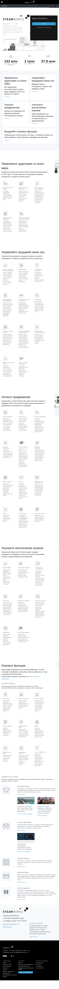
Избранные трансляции (38, 447)
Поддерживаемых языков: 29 (7, 218)
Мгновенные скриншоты (24, 567)
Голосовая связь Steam (7, 753)
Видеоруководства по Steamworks (25, 968)
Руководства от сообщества (39, 568)
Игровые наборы (23, 447)
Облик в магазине (7, 966)
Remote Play (6, 632)
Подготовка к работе (7, 964)
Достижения (6, 698)
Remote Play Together (23, 632)
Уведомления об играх (23, 727)
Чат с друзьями (23, 513)
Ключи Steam (38, 299)
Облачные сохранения (24, 600)
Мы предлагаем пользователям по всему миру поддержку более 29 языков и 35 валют (14, 90)
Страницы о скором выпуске (8, 332)
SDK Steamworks (6, 973)
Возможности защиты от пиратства (24, 300)
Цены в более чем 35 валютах (23, 188)
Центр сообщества (7, 481)
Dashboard (4, 5)
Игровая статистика (24, 698)
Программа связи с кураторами (39, 482)
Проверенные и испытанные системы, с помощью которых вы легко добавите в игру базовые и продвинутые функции (28, 136)
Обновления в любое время (8, 363)
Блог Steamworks (39, 962)
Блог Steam (38, 964)
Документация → (21, 794)
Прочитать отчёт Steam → (24, 851)
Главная (4, 962)
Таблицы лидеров (39, 698)
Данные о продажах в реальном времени (8, 270)
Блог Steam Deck (39, 968)
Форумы (21, 481)
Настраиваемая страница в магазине (40, 332)
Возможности (6, 968)
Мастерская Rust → (42, 815)
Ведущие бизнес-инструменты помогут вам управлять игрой (42, 86)
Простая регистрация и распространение (24, 218)
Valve (28, 950)
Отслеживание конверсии (38, 270)
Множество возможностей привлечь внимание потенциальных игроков (14, 113)
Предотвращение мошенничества (7, 300)
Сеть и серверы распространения (39, 188)
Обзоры (5, 513)
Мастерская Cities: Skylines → (25, 814)
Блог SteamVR (39, 966)
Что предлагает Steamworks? (10, 39)
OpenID (36, 726)
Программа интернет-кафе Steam (25, 964)
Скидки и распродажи (40, 416)
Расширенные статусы (22, 753)
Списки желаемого (7, 416)
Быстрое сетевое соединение (23, 363)
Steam (27, 952)
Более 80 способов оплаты (8, 188)
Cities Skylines (28, 806)
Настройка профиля (40, 600)
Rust (42, 806)
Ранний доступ (22, 416)
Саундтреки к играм (40, 513)
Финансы (5, 969)
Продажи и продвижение (8, 971)
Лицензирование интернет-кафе (10, 974)
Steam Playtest (22, 269)
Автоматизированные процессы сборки (24, 332)
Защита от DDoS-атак (40, 752)
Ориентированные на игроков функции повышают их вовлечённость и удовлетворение (42, 117)
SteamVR (5, 976)
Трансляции (6, 600)
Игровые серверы (7, 726)
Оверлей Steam (7, 567)
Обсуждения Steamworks (23, 966)
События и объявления (6, 447)
